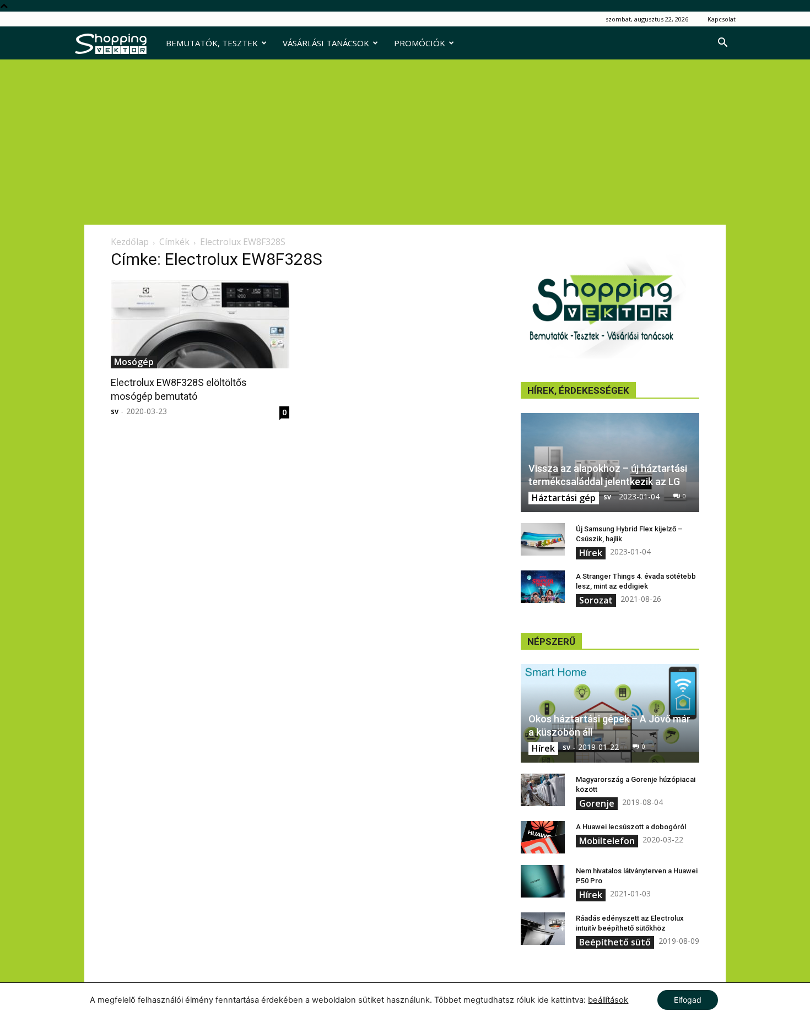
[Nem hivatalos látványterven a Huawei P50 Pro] (543, 881)
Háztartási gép (564, 498)
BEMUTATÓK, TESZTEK (212, 42)
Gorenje (596, 803)
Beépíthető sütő (615, 942)
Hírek (590, 553)
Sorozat (596, 600)
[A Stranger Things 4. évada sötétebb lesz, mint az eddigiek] (543, 586)
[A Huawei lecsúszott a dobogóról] (543, 837)
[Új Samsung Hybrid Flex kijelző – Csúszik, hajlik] (543, 539)
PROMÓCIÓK (419, 42)
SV (114, 411)
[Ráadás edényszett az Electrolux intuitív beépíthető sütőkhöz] (543, 928)
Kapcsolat (722, 19)
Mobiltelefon (607, 841)
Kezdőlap (130, 242)
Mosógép (134, 362)
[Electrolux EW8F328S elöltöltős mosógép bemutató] (200, 324)
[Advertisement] (405, 142)
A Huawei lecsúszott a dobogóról (631, 827)
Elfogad (687, 999)
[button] (722, 44)
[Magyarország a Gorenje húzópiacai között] (543, 790)
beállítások (608, 1000)
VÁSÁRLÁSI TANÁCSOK (326, 42)
